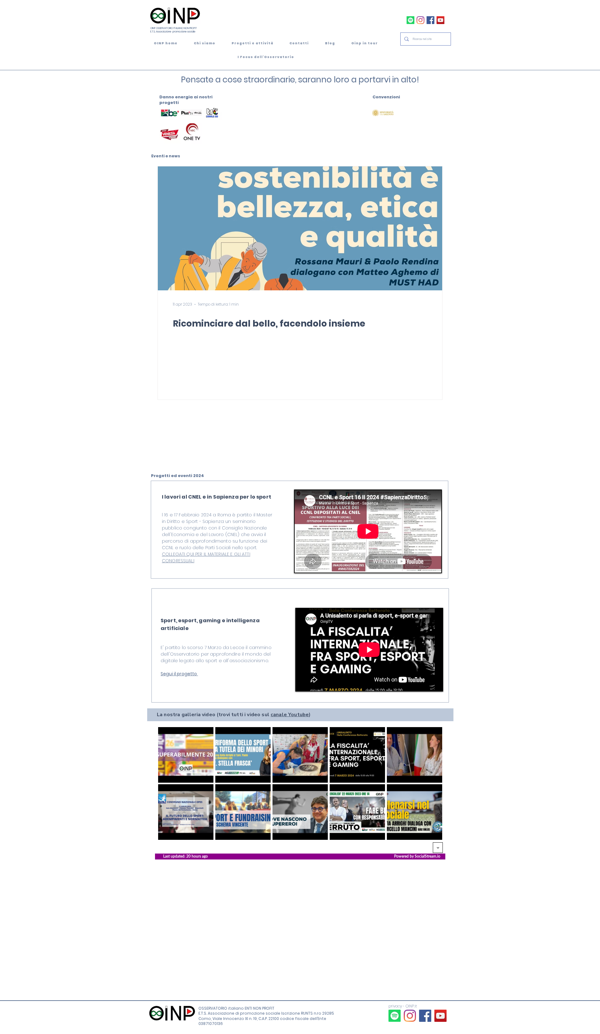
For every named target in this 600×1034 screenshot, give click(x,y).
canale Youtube (290, 714)
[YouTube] (440, 20)
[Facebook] (430, 20)
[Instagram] (420, 20)
